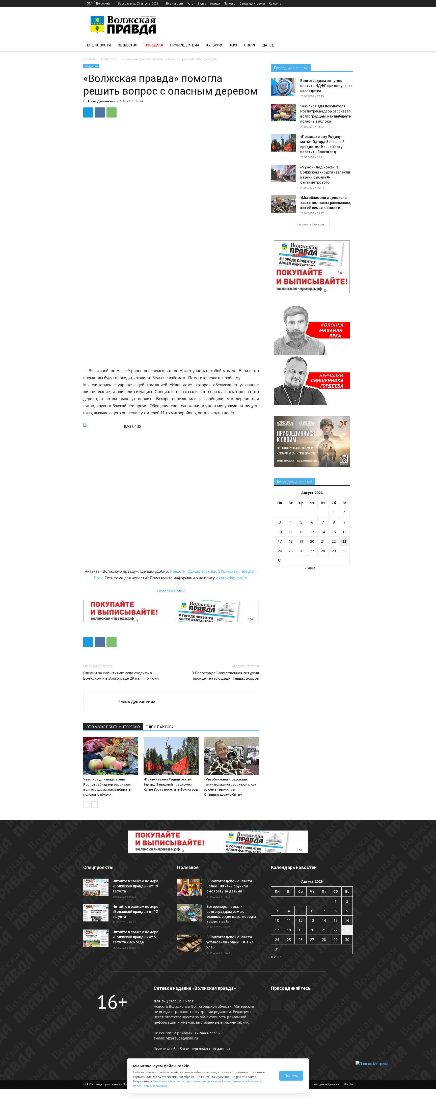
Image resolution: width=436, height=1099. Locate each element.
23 (344, 541)
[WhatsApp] (111, 112)
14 (323, 531)
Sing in (348, 1084)
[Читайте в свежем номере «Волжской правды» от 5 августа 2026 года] (95, 938)
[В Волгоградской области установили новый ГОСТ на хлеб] (189, 943)
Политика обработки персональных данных (192, 1048)
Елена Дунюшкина (101, 101)
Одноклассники (201, 571)
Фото (190, 3)
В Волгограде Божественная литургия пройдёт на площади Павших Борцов (225, 676)
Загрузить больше (310, 224)
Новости (177, 571)
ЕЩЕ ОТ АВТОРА (160, 727)
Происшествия (184, 45)
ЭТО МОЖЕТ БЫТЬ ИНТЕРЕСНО (113, 727)
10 (280, 531)
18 (291, 541)
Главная (89, 59)
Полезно (229, 3)
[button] (347, 45)
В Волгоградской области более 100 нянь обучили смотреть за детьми (229, 886)
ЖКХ (233, 45)
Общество (127, 45)
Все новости (174, 3)
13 (312, 531)
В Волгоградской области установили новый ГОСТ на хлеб (230, 942)
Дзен (98, 577)
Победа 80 (153, 45)
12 (301, 531)
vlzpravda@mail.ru (232, 577)
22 (334, 541)
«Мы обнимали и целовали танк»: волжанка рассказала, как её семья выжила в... (325, 203)
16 (344, 531)
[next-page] (94, 804)
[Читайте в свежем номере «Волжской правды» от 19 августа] (95, 887)
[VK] (100, 112)
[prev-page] (86, 804)
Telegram (248, 571)
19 (301, 541)
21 (323, 541)
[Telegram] (340, 3)
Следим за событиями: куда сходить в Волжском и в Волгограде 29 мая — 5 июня (121, 676)
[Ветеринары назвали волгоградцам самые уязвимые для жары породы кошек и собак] (189, 912)
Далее (268, 45)
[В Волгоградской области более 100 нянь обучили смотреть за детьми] (189, 887)
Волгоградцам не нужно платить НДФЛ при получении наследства (326, 86)
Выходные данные (325, 1084)
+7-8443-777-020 (209, 1032)
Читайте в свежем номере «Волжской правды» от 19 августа (135, 886)
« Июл (310, 568)
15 (334, 531)
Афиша (215, 3)
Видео (202, 3)
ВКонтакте (228, 571)
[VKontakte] (349, 3)
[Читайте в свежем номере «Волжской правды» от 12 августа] (95, 912)
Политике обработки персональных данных (186, 1081)
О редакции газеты (252, 3)
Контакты (275, 3)
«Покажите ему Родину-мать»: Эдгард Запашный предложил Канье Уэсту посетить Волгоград (171, 784)
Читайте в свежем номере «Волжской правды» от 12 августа (135, 912)
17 (280, 541)
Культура (214, 45)
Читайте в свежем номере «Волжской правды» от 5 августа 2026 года (135, 937)
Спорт (249, 45)
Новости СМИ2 (171, 591)
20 (312, 541)
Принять (291, 1076)
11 (291, 531)
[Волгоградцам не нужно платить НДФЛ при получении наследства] (283, 87)
